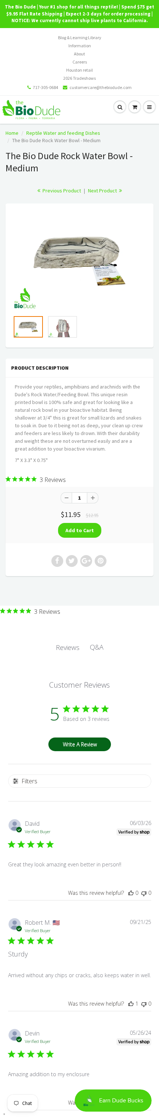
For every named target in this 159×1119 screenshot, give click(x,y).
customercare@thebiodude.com (101, 87)
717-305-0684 (45, 87)
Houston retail (79, 70)
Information (79, 45)
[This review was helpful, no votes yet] (130, 892)
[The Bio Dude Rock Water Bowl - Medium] (79, 261)
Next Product (103, 190)
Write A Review (80, 744)
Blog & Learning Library (79, 37)
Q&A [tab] (97, 647)
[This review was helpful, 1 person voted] (130, 1003)
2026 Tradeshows (79, 78)
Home (12, 133)
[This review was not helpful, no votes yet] (143, 892)
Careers (79, 62)
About (79, 54)
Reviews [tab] (68, 647)
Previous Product (61, 190)
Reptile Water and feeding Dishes (63, 133)
